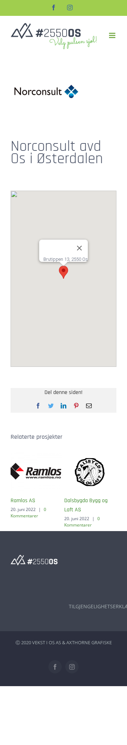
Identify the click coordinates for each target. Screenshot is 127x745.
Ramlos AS (23, 500)
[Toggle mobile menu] (112, 35)
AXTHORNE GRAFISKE (89, 642)
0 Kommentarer (28, 512)
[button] (63, 272)
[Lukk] (79, 248)
